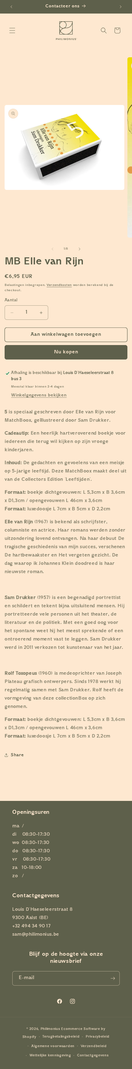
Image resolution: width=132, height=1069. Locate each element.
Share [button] (17, 755)
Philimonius (50, 1029)
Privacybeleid (98, 1037)
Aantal (11, 300)
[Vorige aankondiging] (11, 7)
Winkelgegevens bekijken (39, 395)
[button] (12, 30)
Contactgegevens (93, 1055)
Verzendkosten (59, 285)
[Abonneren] (112, 978)
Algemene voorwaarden (53, 1046)
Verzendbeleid (94, 1046)
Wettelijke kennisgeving (50, 1055)
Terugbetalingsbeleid (61, 1037)
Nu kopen (66, 352)
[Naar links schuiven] (52, 249)
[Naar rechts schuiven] (79, 249)
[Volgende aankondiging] (120, 7)
